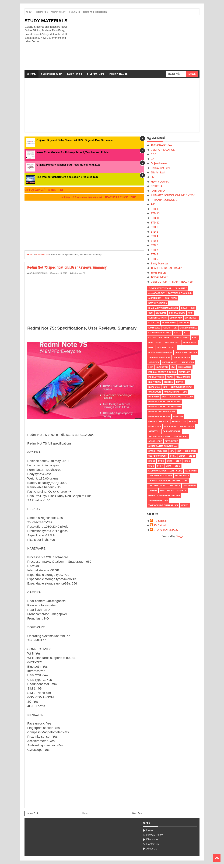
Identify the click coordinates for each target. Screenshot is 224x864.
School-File (155, 441)
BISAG (184, 308)
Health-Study (172, 342)
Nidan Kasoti (183, 377)
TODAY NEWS (159, 277)
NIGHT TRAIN (154, 382)
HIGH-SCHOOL (190, 342)
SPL (172, 451)
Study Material (95, 73)
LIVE (153, 177)
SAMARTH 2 (154, 431)
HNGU (151, 347)
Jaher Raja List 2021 (159, 357)
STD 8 (154, 254)
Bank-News (171, 298)
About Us (151, 848)
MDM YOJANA (160, 181)
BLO (193, 308)
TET (185, 481)
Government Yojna (51, 73)
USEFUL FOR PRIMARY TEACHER (172, 281)
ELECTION (184, 323)
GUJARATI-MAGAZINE (158, 338)
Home (32, 73)
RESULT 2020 (154, 426)
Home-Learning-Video (160, 352)
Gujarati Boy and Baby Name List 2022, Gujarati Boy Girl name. (74, 140)
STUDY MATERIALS (45, 20)
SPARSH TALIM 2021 (157, 451)
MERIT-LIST (184, 372)
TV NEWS (152, 490)
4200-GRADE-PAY (161, 145)
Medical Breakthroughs (162, 372)
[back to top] (216, 858)
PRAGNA (189, 397)
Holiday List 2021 (160, 167)
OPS (185, 392)
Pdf (153, 204)
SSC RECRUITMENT (157, 456)
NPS (165, 387)
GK (153, 158)
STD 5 (154, 240)
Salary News (187, 426)
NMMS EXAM (154, 387)
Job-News (153, 362)
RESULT (192, 421)
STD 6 (154, 245)
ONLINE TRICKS (171, 392)
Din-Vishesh (191, 318)
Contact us (152, 843)
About (29, 11)
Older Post (137, 813)
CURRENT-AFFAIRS (157, 318)
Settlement (171, 441)
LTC (173, 367)
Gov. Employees (188, 328)
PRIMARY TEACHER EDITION (161, 412)
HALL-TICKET (154, 342)
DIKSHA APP (176, 318)
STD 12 (155, 222)
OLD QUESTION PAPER (181, 387)
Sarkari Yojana (171, 431)
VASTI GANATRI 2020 (158, 500)
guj (186, 333)
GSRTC (177, 333)
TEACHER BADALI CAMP (166, 268)
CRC (153, 154)
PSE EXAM (178, 416)
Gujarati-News (159, 163)
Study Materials (160, 263)
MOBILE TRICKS (156, 377)
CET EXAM (161, 313)
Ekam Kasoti (169, 323)
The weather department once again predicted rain (67, 176)
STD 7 (154, 249)
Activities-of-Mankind (180, 293)
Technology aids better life (164, 481)
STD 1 (154, 208)
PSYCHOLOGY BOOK (158, 421)
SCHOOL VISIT (180, 436)
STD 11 (155, 217)
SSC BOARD (190, 451)
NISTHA (179, 382)
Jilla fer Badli (158, 172)
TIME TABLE (158, 272)
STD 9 (154, 258)
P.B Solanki (159, 520)
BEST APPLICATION (163, 149)
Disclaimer (74, 11)
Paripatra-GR (74, 73)
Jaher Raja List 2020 (186, 352)
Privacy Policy (58, 11)
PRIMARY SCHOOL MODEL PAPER (164, 402)
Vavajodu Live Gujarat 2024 (163, 505)
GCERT (166, 328)
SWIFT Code (176, 471)
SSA (179, 451)
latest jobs (187, 362)
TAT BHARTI (191, 471)
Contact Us (42, 11)
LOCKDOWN (162, 367)
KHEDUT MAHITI (169, 362)
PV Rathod (159, 525)
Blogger (180, 536)
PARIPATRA (158, 190)
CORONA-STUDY (177, 313)
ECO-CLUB (153, 323)
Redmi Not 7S (78, 273)
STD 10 (155, 213)
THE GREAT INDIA (156, 486)
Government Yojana (159, 288)
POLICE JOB (175, 397)
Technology (182, 476)
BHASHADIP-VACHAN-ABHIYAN (163, 308)
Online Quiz (154, 392)
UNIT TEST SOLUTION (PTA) (173, 490)
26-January (181, 288)
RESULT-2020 (170, 426)
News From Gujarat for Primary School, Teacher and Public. (72, 152)
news (170, 377)
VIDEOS (184, 505)
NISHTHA (156, 186)
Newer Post (32, 813)
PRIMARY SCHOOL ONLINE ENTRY (173, 195)
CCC (150, 313)
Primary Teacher (118, 73)
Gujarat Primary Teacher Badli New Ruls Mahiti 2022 (68, 164)
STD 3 (154, 231)
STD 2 (154, 227)
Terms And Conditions (95, 11)
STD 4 (154, 236)
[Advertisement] (136, 42)
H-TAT (195, 338)
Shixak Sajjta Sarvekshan (162, 446)
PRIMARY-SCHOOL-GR (165, 199)
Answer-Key (154, 298)
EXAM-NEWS (154, 328)
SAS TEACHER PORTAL (159, 436)
